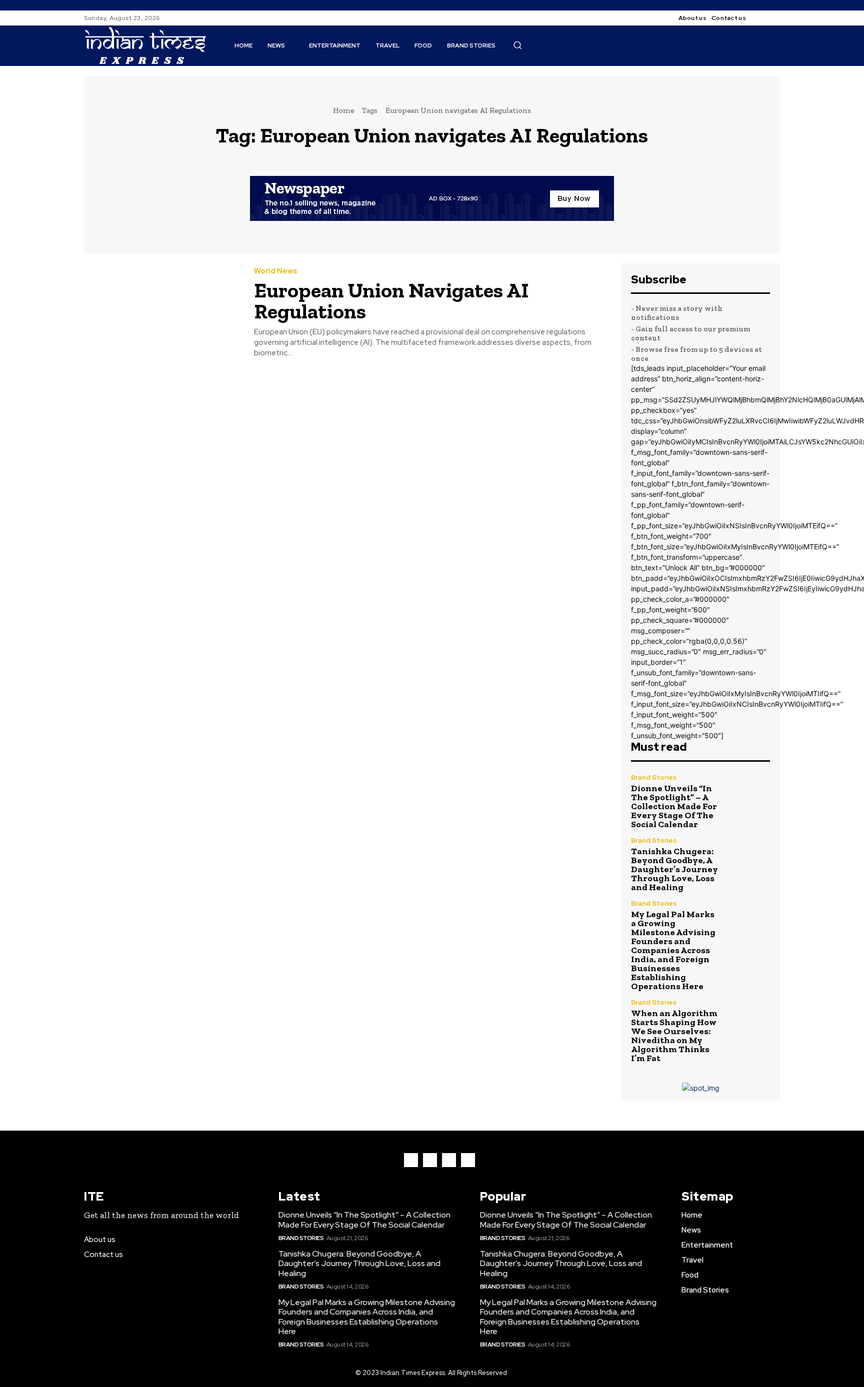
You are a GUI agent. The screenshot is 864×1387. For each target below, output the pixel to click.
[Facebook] (762, 18)
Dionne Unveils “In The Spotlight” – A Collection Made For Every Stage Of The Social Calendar (674, 806)
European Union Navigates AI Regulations (391, 300)
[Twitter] (449, 1160)
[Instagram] (774, 18)
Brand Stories (653, 777)
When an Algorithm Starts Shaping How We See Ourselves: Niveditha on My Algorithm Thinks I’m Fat (674, 1036)
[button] (517, 44)
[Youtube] (468, 1160)
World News (275, 271)
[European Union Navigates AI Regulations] (161, 313)
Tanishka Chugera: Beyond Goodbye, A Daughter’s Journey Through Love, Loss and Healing (674, 869)
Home (343, 110)
